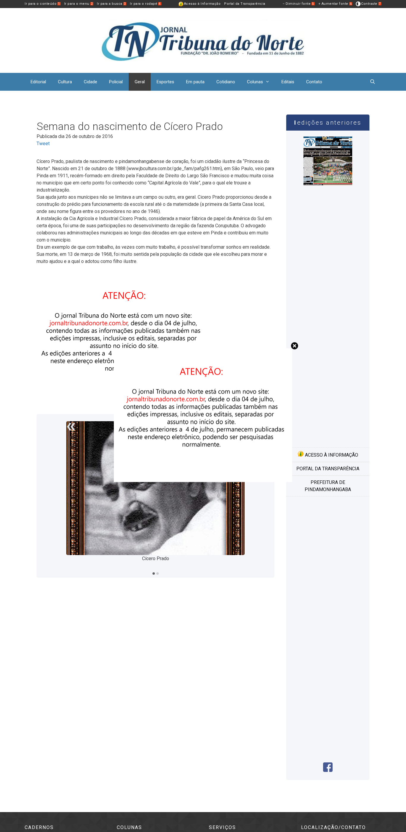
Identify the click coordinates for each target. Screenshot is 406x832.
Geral (140, 81)
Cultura (65, 81)
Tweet (43, 143)
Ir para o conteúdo (42, 4)
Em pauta (195, 81)
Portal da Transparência (244, 4)
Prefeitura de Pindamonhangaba (328, 486)
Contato (314, 81)
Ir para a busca (111, 4)
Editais (287, 81)
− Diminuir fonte (298, 4)
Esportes (165, 81)
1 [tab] (153, 573)
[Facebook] (328, 770)
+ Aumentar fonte (335, 4)
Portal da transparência (327, 468)
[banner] (203, 480)
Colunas (255, 81)
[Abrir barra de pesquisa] (372, 82)
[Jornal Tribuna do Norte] (203, 40)
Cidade (90, 81)
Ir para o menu (78, 4)
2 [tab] (157, 573)
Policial (116, 81)
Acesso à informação (331, 455)
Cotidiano (225, 81)
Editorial (38, 81)
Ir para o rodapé (145, 4)
